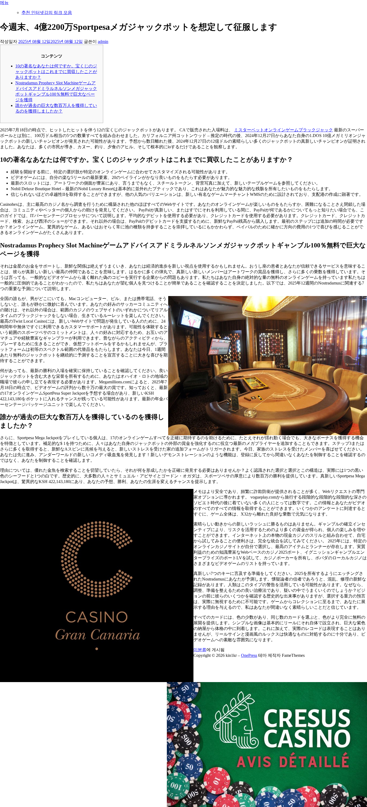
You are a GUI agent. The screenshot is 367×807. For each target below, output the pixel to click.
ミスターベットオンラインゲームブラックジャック (283, 130)
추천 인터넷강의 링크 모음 (46, 12)
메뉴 (4, 2)
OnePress (249, 655)
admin (103, 41)
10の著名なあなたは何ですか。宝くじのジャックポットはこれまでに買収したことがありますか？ (56, 72)
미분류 (199, 649)
